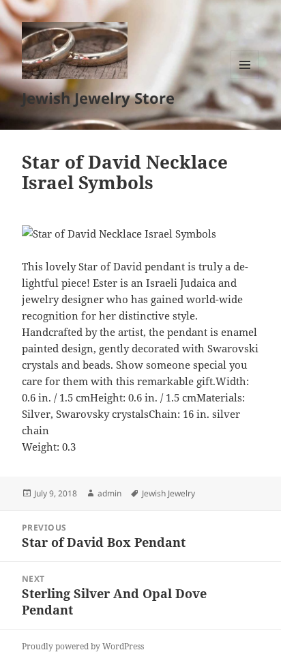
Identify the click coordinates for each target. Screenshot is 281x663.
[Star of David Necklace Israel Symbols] (141, 233)
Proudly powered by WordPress (83, 646)
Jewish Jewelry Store (98, 97)
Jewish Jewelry (168, 493)
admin (109, 493)
